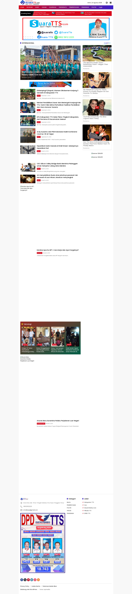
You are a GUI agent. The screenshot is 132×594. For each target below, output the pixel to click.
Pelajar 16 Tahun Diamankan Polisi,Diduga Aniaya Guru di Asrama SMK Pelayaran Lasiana (28, 350)
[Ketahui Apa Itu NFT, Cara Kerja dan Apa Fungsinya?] (27, 253)
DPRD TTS (87, 513)
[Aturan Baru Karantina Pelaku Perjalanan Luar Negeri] (27, 423)
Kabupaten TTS (89, 502)
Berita (23, 69)
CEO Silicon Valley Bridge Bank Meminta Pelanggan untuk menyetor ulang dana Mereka (57, 164)
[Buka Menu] (111, 3)
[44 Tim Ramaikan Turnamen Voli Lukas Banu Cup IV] (64, 13)
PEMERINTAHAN (71, 505)
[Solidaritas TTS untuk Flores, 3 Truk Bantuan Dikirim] (36, 13)
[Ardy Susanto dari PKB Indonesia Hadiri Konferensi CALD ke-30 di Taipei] (27, 135)
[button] (107, 3)
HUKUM (25, 344)
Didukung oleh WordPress (28, 589)
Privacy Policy (24, 586)
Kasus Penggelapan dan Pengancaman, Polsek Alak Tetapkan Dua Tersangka (43, 350)
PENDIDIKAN (70, 513)
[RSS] (38, 579)
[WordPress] (31, 579)
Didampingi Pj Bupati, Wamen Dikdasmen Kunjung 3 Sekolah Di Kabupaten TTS (57, 91)
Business (39, 253)
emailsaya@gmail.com (30, 510)
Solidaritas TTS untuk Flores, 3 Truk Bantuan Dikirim (48, 13)
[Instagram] (35, 579)
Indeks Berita (36, 586)
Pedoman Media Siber (50, 586)
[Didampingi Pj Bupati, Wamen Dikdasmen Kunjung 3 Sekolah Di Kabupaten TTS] (27, 94)
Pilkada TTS (87, 511)
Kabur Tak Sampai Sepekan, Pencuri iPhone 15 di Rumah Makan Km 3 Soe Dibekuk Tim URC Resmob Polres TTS (57, 350)
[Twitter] (25, 579)
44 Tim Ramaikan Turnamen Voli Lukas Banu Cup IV (78, 13)
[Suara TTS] (30, 2)
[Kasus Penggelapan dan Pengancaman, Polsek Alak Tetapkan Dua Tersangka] (43, 336)
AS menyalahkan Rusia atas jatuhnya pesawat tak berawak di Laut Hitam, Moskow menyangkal (57, 176)
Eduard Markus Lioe (90, 508)
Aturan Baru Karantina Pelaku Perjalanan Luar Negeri (58, 421)
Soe (85, 505)
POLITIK (69, 508)
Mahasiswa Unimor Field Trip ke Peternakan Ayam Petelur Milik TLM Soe (47, 73)
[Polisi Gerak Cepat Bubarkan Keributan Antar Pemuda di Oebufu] (72, 336)
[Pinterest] (28, 579)
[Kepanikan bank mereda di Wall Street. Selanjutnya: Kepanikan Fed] (27, 149)
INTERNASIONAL (41, 423)
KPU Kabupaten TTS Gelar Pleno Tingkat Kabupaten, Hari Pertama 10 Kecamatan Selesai (58, 118)
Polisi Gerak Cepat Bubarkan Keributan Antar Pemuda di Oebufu (72, 350)
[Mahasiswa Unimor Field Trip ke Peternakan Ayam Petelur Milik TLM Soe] (50, 63)
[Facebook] (21, 579)
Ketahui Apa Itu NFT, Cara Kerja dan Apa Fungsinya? (58, 250)
